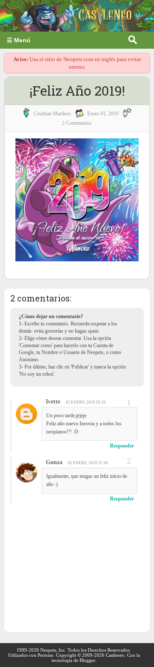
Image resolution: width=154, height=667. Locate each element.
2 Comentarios (77, 123)
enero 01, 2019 (102, 114)
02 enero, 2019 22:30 (88, 463)
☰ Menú (18, 40)
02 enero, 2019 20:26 (86, 402)
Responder (122, 446)
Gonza (54, 462)
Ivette (53, 401)
